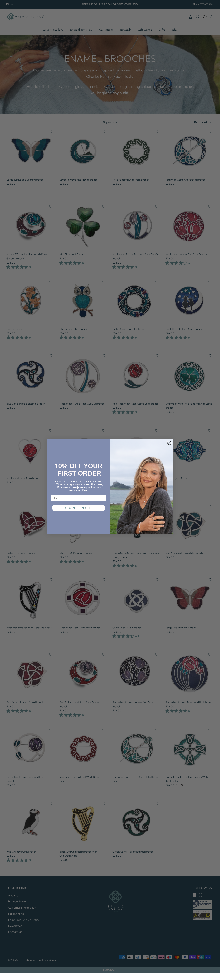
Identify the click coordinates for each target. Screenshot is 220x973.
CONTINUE (78, 508)
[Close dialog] (169, 443)
